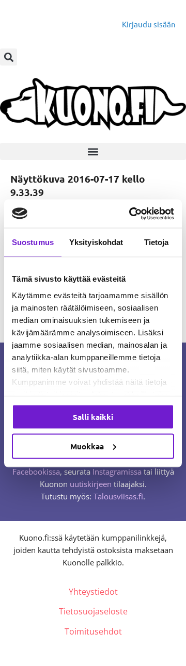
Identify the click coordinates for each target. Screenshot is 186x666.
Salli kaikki (93, 417)
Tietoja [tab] (156, 242)
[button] (8, 57)
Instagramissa (117, 471)
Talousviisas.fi (118, 496)
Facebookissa (36, 471)
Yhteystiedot (93, 591)
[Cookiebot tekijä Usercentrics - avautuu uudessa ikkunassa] (131, 213)
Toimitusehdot (93, 631)
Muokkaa (87, 446)
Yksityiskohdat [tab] (96, 242)
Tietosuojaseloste (93, 611)
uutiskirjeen (91, 484)
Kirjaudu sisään (149, 24)
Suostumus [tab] (33, 242)
